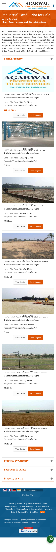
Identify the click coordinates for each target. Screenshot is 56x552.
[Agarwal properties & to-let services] (29, 5)
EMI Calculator (43, 506)
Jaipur (11, 22)
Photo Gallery (22, 509)
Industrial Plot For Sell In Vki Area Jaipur (26, 94)
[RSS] (42, 512)
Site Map (34, 512)
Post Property (34, 503)
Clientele (9, 509)
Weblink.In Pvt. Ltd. (32, 522)
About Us (21, 503)
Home (4, 22)
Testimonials (37, 509)
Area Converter (26, 506)
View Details (20, 115)
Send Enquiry (35, 115)
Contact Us (23, 512)
